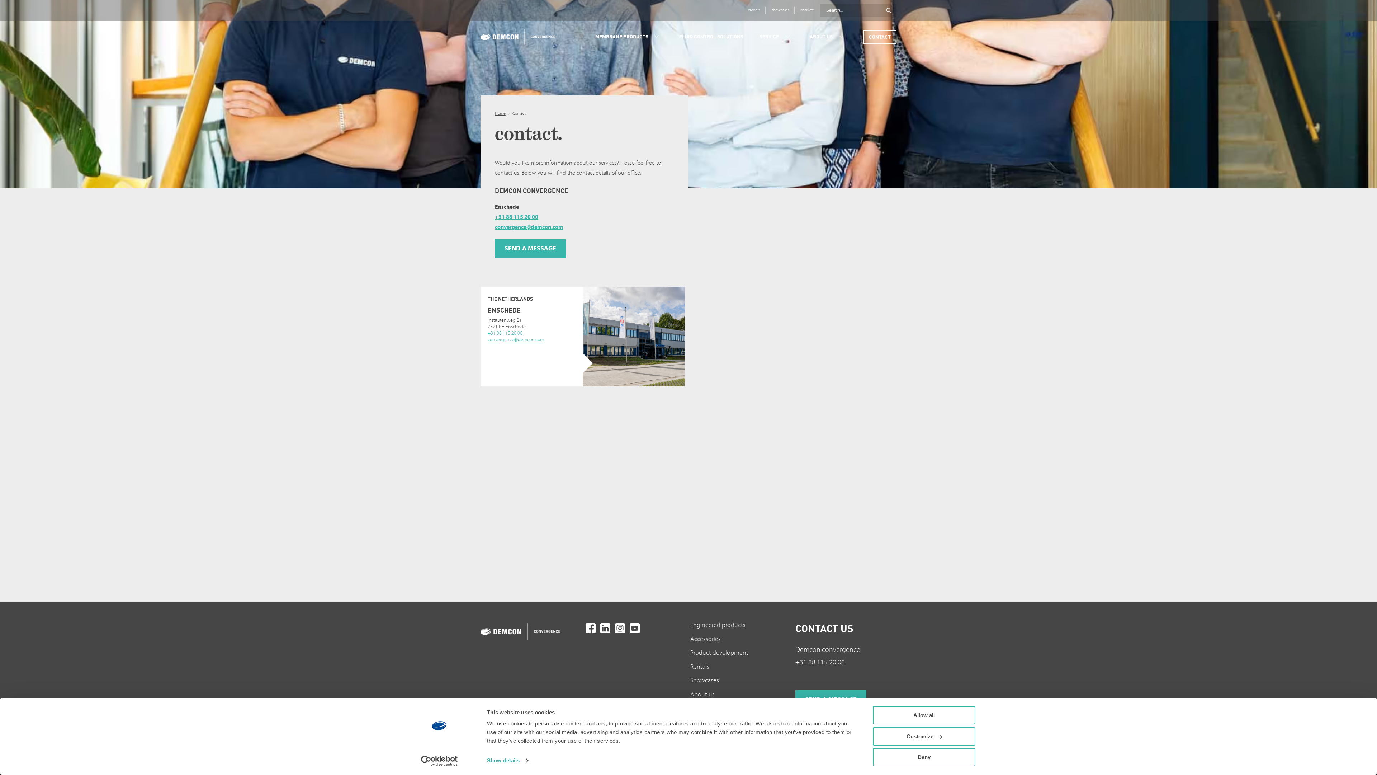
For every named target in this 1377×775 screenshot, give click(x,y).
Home (500, 113)
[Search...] (888, 10)
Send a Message (530, 248)
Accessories (705, 639)
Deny (924, 757)
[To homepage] (531, 631)
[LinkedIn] (605, 628)
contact (880, 37)
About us (702, 694)
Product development (719, 653)
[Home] (515, 37)
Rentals (699, 667)
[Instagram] (620, 628)
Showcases (704, 680)
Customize (920, 736)
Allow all (924, 715)
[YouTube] (635, 628)
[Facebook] (591, 628)
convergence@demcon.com (529, 227)
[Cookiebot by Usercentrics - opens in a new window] (439, 761)
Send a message (525, 351)
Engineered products (718, 625)
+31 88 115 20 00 (516, 217)
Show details (503, 760)
